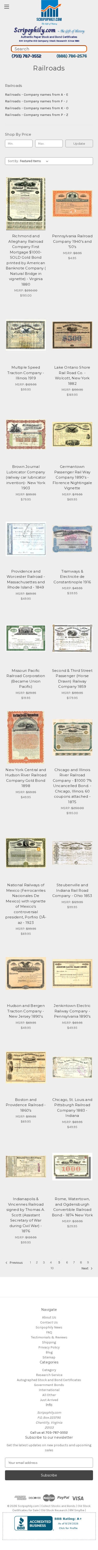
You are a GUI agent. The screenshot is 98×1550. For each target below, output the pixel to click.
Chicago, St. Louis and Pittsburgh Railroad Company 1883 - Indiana (72, 1107)
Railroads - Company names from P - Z (36, 115)
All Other (49, 1395)
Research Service (49, 1375)
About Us (49, 1317)
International (49, 1390)
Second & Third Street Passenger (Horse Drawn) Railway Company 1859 (72, 678)
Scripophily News (49, 1327)
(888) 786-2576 (71, 56)
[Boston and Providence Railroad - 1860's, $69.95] (26, 1067)
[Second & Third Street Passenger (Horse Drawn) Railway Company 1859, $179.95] (72, 638)
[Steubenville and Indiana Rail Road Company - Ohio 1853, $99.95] (72, 852)
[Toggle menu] (6, 6)
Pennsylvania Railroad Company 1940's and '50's (72, 241)
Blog (49, 1352)
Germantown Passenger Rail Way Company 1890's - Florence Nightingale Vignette (72, 477)
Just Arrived (49, 1400)
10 (52, 1268)
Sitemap (49, 1357)
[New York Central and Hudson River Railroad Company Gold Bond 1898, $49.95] (26, 737)
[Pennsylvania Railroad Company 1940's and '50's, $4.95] (72, 203)
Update (79, 143)
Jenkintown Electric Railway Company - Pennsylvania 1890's (72, 1011)
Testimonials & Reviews (49, 1337)
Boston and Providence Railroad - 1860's (26, 1105)
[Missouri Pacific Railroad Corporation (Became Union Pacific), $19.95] (26, 638)
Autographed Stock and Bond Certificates (49, 1380)
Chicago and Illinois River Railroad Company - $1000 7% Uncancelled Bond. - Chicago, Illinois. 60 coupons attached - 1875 (72, 786)
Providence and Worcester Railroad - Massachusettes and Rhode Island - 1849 (26, 579)
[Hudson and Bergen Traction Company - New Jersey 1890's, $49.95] (26, 973)
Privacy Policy (49, 1347)
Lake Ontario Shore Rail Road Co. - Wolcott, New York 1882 (72, 375)
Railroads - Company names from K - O (37, 108)
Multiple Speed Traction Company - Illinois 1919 (25, 372)
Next (85, 1269)
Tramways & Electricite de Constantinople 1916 (72, 576)
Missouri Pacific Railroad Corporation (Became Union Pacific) (25, 678)
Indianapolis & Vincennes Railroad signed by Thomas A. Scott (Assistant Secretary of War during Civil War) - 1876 (25, 1215)
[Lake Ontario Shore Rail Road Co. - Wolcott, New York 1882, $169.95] (72, 335)
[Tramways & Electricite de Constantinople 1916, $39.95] (72, 539)
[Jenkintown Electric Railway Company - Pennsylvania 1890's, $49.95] (72, 973)
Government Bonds (49, 1385)
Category (49, 1370)
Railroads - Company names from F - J (36, 101)
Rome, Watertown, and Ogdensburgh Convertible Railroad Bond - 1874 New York (72, 1207)
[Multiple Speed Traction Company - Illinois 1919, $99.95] (26, 335)
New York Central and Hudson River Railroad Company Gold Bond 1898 (25, 778)
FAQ (49, 1332)
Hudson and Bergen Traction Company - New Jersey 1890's (26, 1011)
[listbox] (35, 161)
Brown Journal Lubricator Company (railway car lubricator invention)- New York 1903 (26, 477)
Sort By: (13, 161)
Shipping (49, 1342)
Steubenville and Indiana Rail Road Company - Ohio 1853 (72, 890)
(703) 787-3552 (26, 56)
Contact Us (49, 1322)
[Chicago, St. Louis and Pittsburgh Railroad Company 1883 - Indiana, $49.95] (72, 1067)
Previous (16, 1263)
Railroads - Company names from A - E (36, 94)
